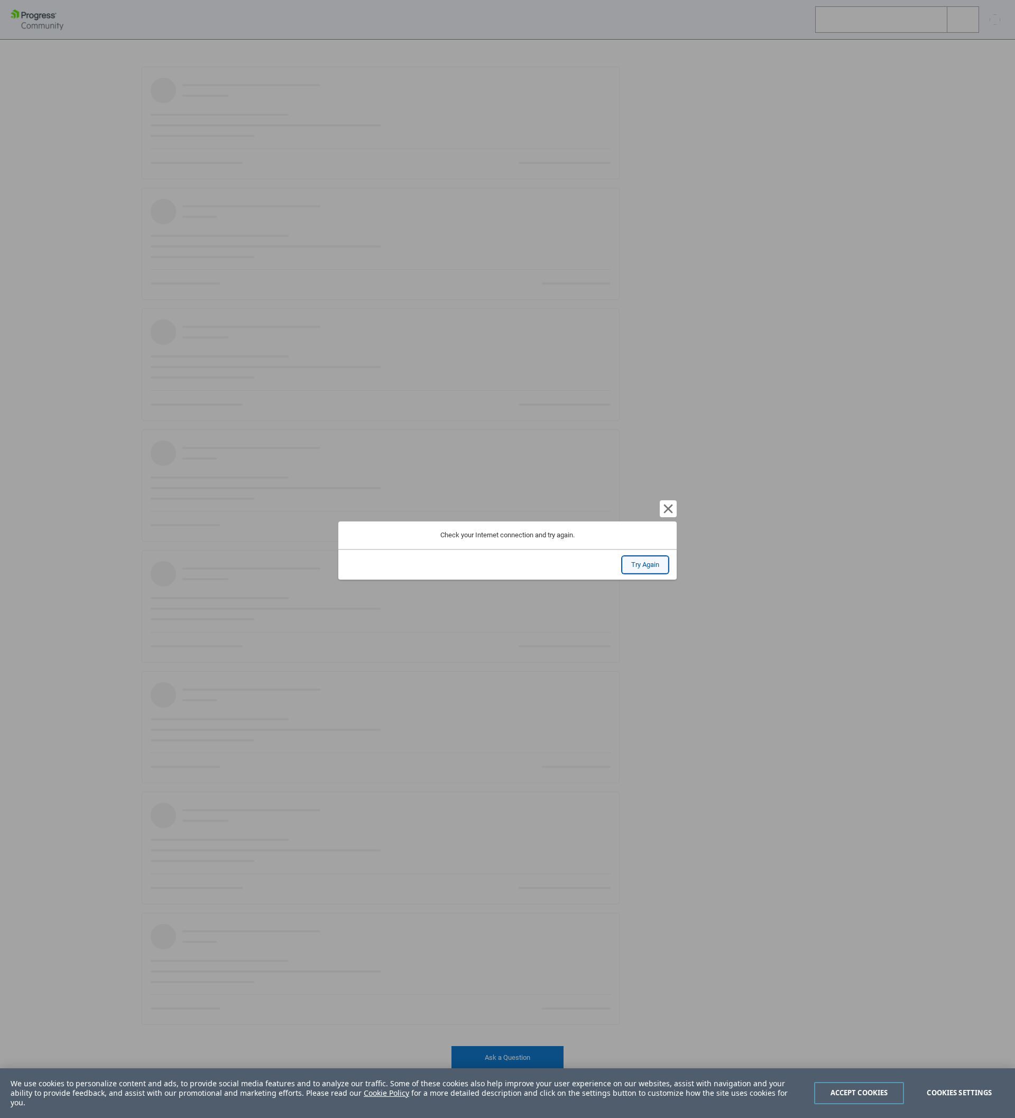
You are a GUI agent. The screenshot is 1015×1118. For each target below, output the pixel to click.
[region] (507, 1093)
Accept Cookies (859, 1092)
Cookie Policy (386, 1093)
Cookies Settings (959, 1092)
